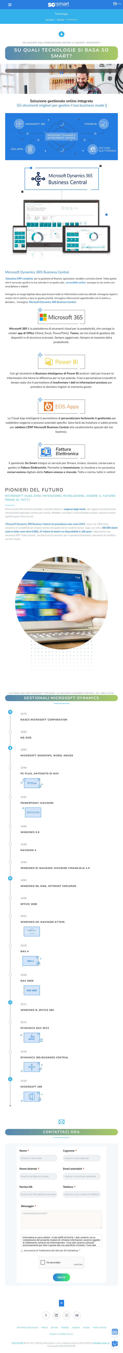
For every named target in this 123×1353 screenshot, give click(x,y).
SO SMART (50, 20)
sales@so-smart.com (102, 1343)
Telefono (68, 1187)
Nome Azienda (28, 1168)
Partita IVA (26, 1187)
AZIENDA (60, 20)
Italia (119, 4)
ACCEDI (86, 1327)
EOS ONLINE (17, 1343)
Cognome (68, 1150)
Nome (23, 1150)
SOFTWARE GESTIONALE (28, 1327)
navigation (10, 5)
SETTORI (54, 1327)
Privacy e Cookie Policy (62, 1334)
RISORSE (65, 1327)
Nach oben (61, 1303)
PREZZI (45, 1327)
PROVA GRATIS (99, 1327)
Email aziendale (72, 1168)
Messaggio (27, 1206)
